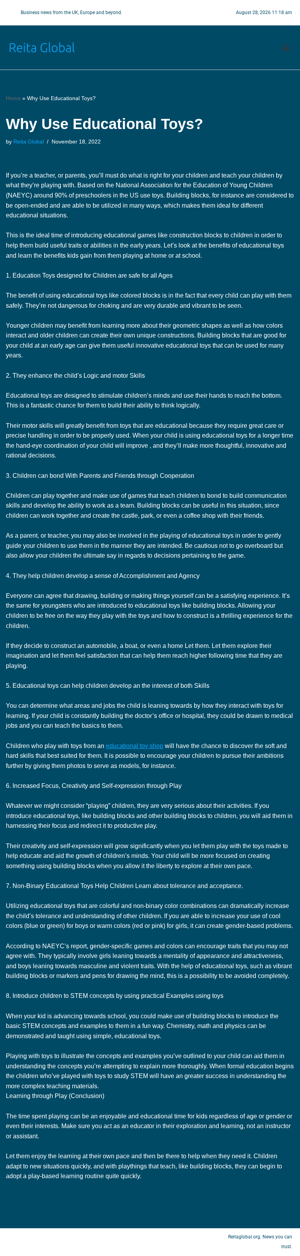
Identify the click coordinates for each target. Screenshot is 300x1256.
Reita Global (28, 141)
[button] (285, 47)
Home (13, 98)
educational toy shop (134, 746)
